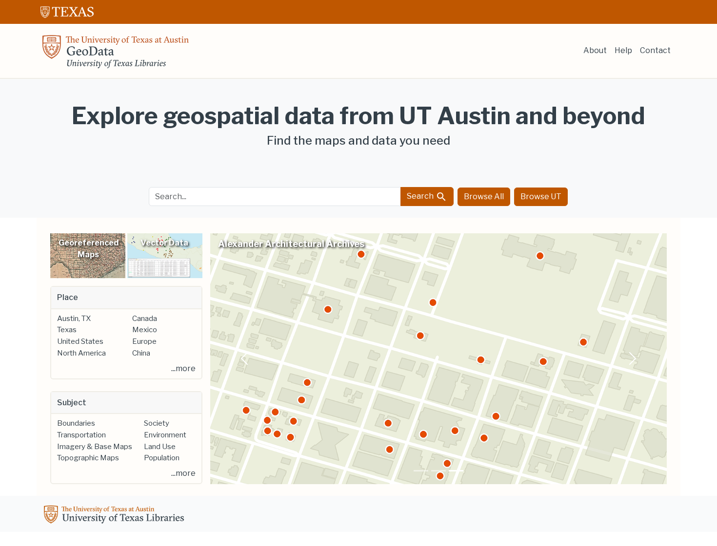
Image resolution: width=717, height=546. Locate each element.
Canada (144, 318)
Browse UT (540, 196)
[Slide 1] (421, 470)
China (141, 353)
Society (156, 423)
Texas (67, 329)
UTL (115, 516)
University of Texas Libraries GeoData (115, 54)
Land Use (160, 446)
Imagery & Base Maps (94, 446)
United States (80, 341)
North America (81, 353)
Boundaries (76, 423)
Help (623, 50)
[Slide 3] (456, 470)
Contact (655, 50)
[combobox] (275, 197)
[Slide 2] (438, 470)
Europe (144, 341)
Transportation (81, 435)
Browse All (484, 196)
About (595, 50)
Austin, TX (74, 318)
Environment (165, 435)
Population (161, 457)
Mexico (144, 329)
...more (183, 368)
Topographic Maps (88, 457)
